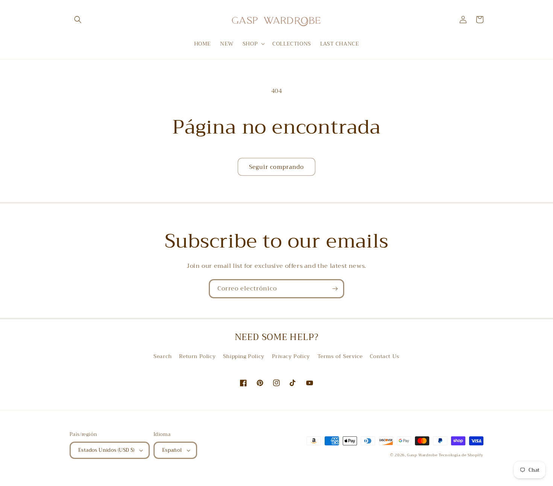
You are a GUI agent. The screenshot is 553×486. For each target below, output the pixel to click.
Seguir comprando (276, 167)
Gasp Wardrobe (423, 455)
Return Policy (197, 356)
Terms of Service (340, 356)
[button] (78, 19)
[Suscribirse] (335, 288)
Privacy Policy (291, 356)
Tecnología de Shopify (461, 455)
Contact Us (385, 356)
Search (162, 356)
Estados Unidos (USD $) (106, 450)
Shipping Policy (243, 356)
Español (172, 450)
